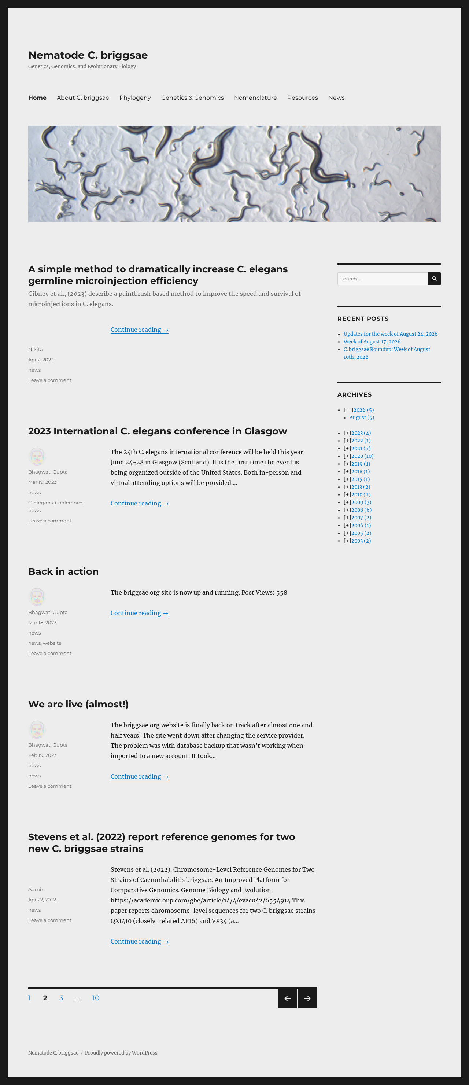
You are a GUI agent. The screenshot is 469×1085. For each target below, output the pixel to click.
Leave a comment (49, 380)
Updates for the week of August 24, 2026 (391, 334)
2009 (361, 502)
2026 (364, 410)
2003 (361, 541)
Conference (68, 502)
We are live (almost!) (78, 704)
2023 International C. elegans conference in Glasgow (157, 431)
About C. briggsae (83, 97)
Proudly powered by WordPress (121, 1053)
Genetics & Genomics (192, 97)
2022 (361, 441)
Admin (36, 889)
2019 (360, 464)
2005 (361, 533)
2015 (360, 479)
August (362, 418)
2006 (361, 525)
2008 (361, 510)
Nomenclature (255, 97)
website (52, 643)
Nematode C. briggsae (88, 55)
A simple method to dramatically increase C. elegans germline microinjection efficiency (158, 274)
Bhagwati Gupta (48, 472)
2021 (361, 448)
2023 (361, 433)
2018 (360, 471)
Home (37, 97)
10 (98, 997)
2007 (361, 518)
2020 (362, 456)
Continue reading (140, 329)
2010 (361, 495)
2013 (360, 487)
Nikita (35, 349)
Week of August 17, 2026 (372, 342)
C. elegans (40, 502)
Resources (302, 97)
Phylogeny (135, 97)
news (34, 370)
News (336, 97)
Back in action (63, 571)
